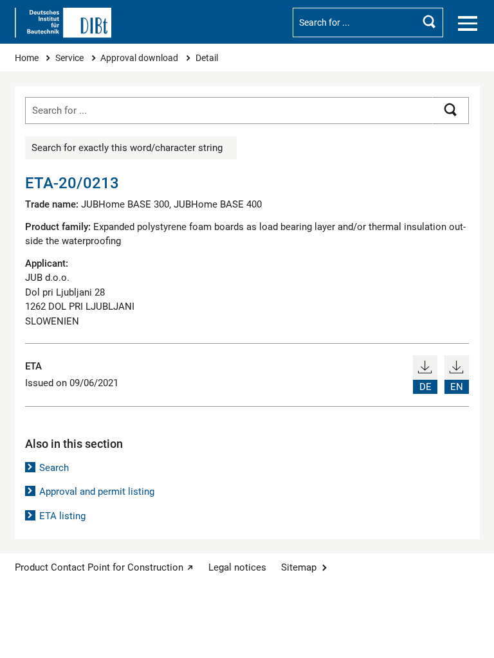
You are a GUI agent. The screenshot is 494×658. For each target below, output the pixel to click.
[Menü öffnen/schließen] (467, 23)
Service (70, 58)
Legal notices (237, 567)
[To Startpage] (63, 23)
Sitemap (298, 567)
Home (28, 58)
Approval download (140, 58)
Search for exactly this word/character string (127, 148)
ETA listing (62, 516)
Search (54, 468)
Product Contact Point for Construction (99, 567)
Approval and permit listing (96, 491)
